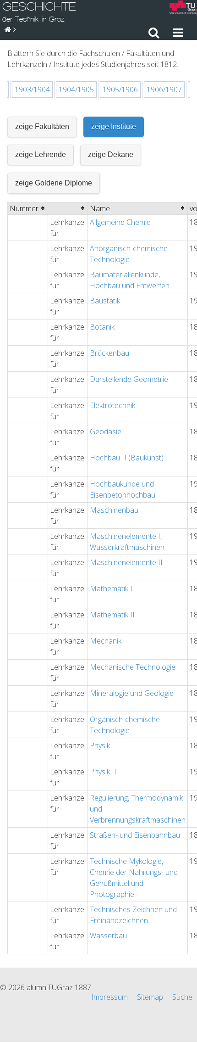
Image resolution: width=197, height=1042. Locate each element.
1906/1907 (164, 89)
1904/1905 (76, 89)
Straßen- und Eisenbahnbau (135, 835)
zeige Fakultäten (42, 126)
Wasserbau (108, 935)
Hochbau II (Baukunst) (127, 458)
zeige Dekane (110, 154)
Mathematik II (112, 615)
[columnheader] (28, 208)
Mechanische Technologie (132, 667)
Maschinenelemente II (126, 562)
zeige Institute (113, 126)
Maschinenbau (114, 510)
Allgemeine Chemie (120, 222)
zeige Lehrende (40, 154)
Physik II (103, 772)
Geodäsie (105, 431)
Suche (182, 997)
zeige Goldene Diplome (53, 183)
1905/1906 (120, 89)
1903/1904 (32, 89)
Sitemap (150, 997)
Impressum (109, 997)
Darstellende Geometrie (129, 379)
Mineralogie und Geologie (132, 693)
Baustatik (105, 301)
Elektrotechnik (112, 405)
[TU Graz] (183, 8)
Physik (100, 745)
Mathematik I (111, 588)
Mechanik (105, 641)
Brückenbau (109, 353)
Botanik (102, 327)
